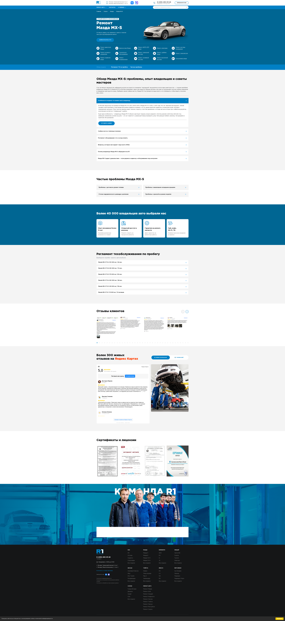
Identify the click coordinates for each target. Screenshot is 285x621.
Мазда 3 (145, 553)
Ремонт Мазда (147, 589)
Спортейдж (131, 560)
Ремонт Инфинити (148, 596)
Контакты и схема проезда (104, 570)
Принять (279, 618)
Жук (129, 573)
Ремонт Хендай (148, 594)
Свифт (130, 594)
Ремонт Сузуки (147, 609)
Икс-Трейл (131, 576)
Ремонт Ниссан (148, 599)
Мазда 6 (145, 555)
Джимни (130, 591)
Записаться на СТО (105, 39)
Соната (176, 555)
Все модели (131, 563)
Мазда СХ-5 (146, 558)
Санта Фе (177, 553)
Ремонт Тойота (148, 601)
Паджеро (177, 576)
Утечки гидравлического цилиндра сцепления (113, 194)
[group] (107, 328)
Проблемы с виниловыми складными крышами (160, 187)
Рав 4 (145, 576)
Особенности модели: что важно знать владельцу (114, 100)
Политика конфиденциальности (104, 578)
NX (160, 576)
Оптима (130, 555)
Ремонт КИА (147, 591)
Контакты (112, 7)
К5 (128, 553)
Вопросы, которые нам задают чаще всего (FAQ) (114, 144)
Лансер (176, 573)
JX (159, 560)
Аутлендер (177, 571)
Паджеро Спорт (179, 578)
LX (159, 573)
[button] (187, 311)
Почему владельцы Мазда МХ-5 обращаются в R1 (114, 151)
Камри (145, 571)
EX (160, 555)
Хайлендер (146, 578)
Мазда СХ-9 (146, 560)
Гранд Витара (132, 589)
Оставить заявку (106, 123)
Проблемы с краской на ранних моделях (158, 194)
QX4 (160, 553)
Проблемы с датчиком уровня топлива (111, 187)
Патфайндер (131, 578)
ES (159, 571)
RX (160, 578)
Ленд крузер (147, 573)
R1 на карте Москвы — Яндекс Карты (123, 422)
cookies (33, 618)
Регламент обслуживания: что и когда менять (113, 138)
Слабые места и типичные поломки (109, 131)
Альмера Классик (133, 571)
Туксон (176, 558)
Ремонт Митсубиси (149, 606)
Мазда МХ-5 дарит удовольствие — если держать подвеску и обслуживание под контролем (127, 158)
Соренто (130, 558)
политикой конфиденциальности (44, 618)
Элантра (177, 560)
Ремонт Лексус (148, 604)
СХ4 (129, 596)
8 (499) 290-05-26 (164, 2)
